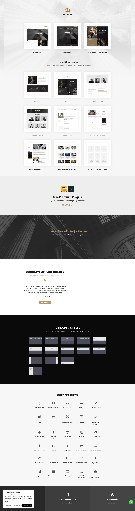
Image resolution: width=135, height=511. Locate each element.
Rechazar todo (18, 505)
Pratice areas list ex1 (67, 169)
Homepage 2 (67, 52)
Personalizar (9, 505)
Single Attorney (67, 135)
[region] (18, 499)
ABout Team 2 (37, 135)
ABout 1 (37, 101)
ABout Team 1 (97, 101)
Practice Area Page (37, 169)
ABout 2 (67, 101)
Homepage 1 (37, 52)
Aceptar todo (27, 505)
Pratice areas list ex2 (97, 169)
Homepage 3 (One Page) (97, 52)
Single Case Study (97, 135)
